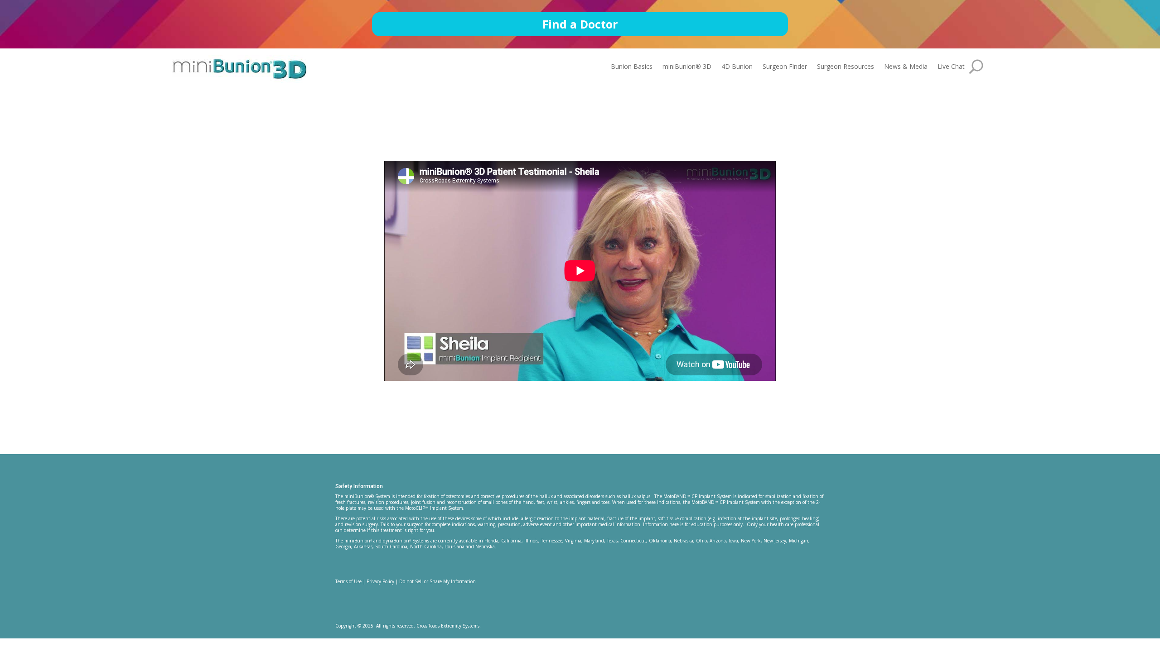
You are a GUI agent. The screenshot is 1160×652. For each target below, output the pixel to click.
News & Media (906, 67)
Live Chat (951, 67)
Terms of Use (348, 581)
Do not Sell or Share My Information (437, 581)
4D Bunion (737, 67)
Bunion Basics (631, 67)
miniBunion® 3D (686, 67)
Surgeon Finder (785, 67)
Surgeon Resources (845, 67)
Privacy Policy (380, 581)
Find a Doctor (580, 24)
